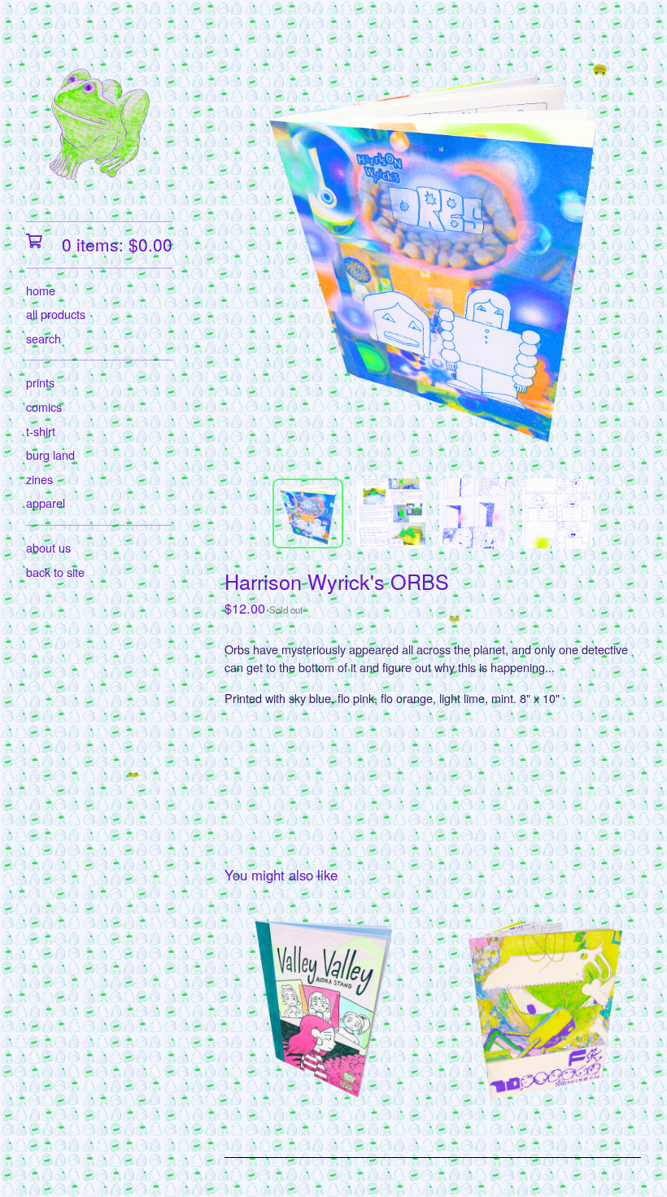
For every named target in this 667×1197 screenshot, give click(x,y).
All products (55, 313)
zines (39, 478)
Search (43, 338)
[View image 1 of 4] (307, 513)
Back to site (55, 571)
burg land (50, 454)
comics (44, 406)
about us (48, 547)
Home (40, 290)
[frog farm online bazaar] (99, 122)
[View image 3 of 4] (474, 513)
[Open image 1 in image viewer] (433, 257)
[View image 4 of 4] (557, 513)
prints (40, 382)
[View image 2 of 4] (391, 513)
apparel (45, 502)
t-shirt (40, 430)
